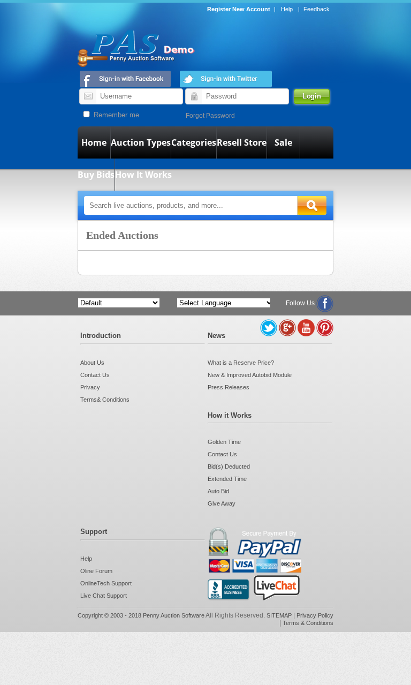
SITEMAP (280, 615)
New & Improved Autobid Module (250, 375)
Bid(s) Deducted (229, 466)
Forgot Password (210, 115)
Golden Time (224, 442)
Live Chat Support (103, 595)
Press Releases (228, 387)
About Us (92, 362)
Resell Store (242, 142)
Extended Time (227, 479)
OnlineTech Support (106, 583)
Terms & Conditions (308, 623)
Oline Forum (96, 571)
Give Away (221, 503)
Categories (193, 142)
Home (93, 142)
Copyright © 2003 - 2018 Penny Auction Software (141, 615)
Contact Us (95, 375)
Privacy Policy (314, 615)
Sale (283, 142)
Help (287, 9)
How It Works (143, 174)
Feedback (316, 9)
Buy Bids (96, 174)
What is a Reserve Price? (241, 362)
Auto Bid (218, 491)
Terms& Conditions (105, 399)
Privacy (90, 387)
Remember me (115, 115)
